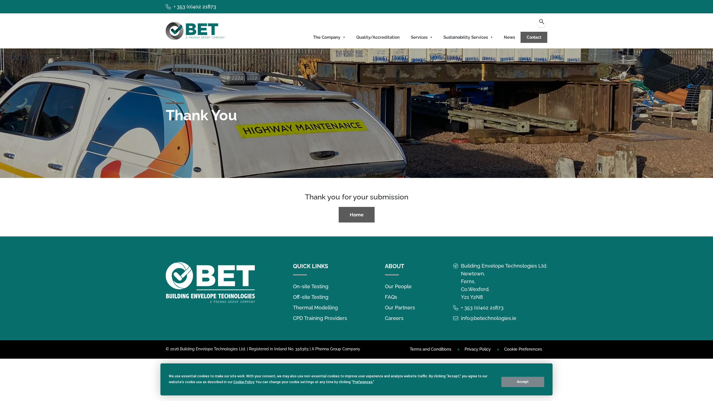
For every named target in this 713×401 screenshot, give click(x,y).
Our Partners (400, 307)
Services (419, 37)
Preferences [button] (363, 382)
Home (356, 214)
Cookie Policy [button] (243, 382)
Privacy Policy (478, 349)
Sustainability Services (465, 37)
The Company (326, 37)
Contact (534, 37)
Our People (398, 286)
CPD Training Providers (320, 318)
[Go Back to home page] (195, 31)
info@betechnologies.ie (488, 318)
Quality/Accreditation (378, 37)
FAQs (391, 297)
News (509, 37)
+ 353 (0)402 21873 (195, 6)
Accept (523, 382)
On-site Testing (310, 286)
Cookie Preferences (523, 349)
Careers (394, 318)
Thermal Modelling (315, 307)
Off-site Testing (310, 297)
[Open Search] (541, 21)
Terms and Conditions (430, 349)
